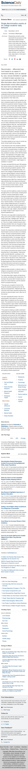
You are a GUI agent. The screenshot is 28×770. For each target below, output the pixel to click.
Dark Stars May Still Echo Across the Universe (12, 585)
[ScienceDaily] (11, 3)
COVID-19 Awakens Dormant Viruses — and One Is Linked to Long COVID (13, 690)
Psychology (21, 382)
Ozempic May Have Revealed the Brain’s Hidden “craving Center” (13, 676)
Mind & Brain (5, 401)
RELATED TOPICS (6, 373)
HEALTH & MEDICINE (6, 613)
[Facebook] (9, 59)
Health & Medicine (4, 378)
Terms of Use (23, 749)
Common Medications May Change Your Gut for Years (13, 660)
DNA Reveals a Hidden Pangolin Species (13, 606)
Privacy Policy (5, 749)
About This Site (4, 747)
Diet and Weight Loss (8, 383)
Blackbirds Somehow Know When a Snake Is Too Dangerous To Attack (13, 566)
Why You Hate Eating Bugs (9, 581)
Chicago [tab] (23, 438)
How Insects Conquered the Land (11, 591)
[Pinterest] (15, 59)
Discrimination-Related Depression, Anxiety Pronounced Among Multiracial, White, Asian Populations (13, 463)
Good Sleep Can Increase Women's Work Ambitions (13, 522)
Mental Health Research (8, 392)
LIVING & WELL (4, 633)
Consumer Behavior (7, 409)
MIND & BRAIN (4, 623)
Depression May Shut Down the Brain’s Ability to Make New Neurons (13, 656)
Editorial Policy (14, 749)
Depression (5, 628)
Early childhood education (22, 390)
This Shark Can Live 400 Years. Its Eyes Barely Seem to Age (13, 682)
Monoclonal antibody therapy (22, 386)
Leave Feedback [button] (8, 739)
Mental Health (8, 413)
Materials (3, 424)
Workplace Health (7, 397)
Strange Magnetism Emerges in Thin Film (13, 588)
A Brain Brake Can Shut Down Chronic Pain (14, 596)
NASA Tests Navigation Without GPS (12, 601)
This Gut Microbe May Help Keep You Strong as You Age (12, 686)
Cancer (20, 397)
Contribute (17, 747)
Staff (11, 747)
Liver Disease (6, 616)
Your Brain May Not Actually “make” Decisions (12, 666)
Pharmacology (6, 618)
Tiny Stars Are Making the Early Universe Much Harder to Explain (12, 571)
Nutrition (4, 636)
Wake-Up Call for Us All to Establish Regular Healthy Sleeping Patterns (11, 478)
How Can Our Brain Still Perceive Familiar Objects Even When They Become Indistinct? (13, 537)
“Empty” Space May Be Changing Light (13, 598)
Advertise (24, 747)
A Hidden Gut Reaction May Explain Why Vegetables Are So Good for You (12, 558)
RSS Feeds (7, 710)
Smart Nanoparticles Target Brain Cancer (13, 593)
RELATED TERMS (20, 373)
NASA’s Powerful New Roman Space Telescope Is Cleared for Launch (11, 562)
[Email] (20, 59)
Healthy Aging (6, 638)
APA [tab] (17, 438)
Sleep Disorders (8, 416)
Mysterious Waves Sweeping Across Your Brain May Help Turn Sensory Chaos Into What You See (13, 671)
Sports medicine (22, 394)
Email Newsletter (8, 707)
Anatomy (20, 380)
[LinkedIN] (17, 59)
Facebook (6, 721)
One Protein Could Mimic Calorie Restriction (14, 603)
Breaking (4, 577)
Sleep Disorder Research (8, 387)
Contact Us (7, 742)
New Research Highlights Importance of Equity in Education (13, 493)
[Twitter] (12, 59)
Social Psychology (7, 631)
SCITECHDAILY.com (12, 553)
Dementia (5, 626)
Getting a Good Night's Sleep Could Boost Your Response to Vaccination (13, 507)
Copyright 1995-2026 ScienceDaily (12, 751)
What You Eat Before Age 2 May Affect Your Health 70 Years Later (14, 652)
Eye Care (5, 621)
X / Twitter (6, 724)
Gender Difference (7, 405)
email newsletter (21, 9)
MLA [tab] (11, 438)
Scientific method (20, 400)
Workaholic (21, 377)
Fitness (4, 641)
